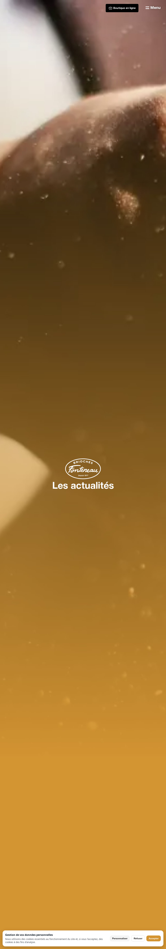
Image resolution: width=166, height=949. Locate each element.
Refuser (138, 938)
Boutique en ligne (124, 8)
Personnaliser (119, 938)
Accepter (154, 938)
